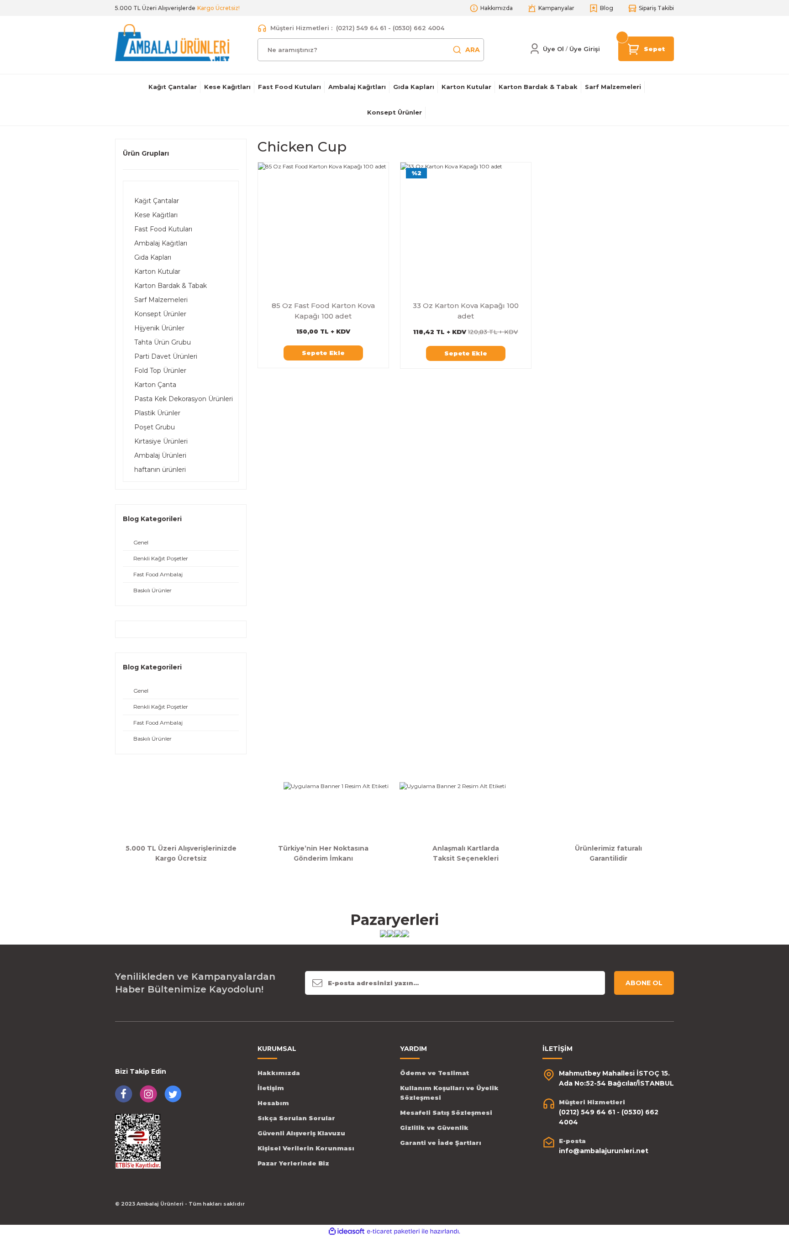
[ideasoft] (346, 1231)
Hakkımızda (279, 1072)
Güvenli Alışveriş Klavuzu (301, 1133)
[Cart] (633, 48)
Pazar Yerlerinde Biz (293, 1163)
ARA (472, 50)
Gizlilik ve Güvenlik (434, 1127)
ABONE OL (644, 983)
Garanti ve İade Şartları (440, 1142)
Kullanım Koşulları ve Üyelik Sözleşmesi (449, 1092)
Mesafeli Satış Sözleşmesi (446, 1112)
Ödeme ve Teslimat (434, 1072)
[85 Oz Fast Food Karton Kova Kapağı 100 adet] (323, 227)
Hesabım (273, 1103)
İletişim (271, 1088)
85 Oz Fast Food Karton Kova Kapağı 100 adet (323, 310)
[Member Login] (534, 48)
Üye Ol (553, 48)
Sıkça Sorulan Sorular (296, 1118)
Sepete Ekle (323, 352)
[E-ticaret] (393, 1232)
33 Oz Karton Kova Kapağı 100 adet (466, 310)
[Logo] (172, 42)
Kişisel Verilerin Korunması (306, 1148)
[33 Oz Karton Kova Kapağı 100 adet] (465, 227)
